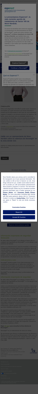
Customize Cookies (19, 207)
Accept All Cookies (19, 217)
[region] (19, 197)
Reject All (19, 212)
